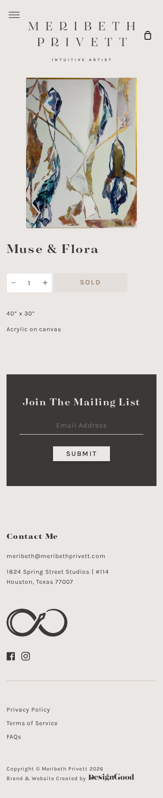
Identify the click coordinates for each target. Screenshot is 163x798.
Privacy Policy (28, 709)
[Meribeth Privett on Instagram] (25, 656)
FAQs (14, 736)
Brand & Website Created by (47, 778)
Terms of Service (32, 723)
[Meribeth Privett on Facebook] (11, 656)
